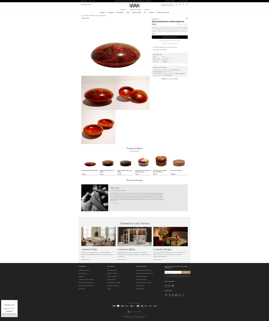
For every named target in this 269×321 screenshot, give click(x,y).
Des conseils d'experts (157, 71)
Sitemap (109, 288)
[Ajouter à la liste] (187, 18)
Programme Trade (86, 4)
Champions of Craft (135, 9)
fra (92, 1)
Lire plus (153, 33)
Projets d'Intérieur (112, 276)
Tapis (127, 12)
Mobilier (102, 12)
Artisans (146, 9)
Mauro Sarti (155, 19)
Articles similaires (135, 151)
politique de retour (168, 75)
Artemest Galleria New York (85, 279)
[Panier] (187, 4)
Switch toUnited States (9, 314)
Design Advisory (111, 279)
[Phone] (166, 285)
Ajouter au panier (170, 37)
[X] (183, 295)
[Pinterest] (179, 295)
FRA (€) (84, 1)
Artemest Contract (112, 273)
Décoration (120, 12)
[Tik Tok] (172, 295)
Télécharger (165, 61)
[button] (187, 166)
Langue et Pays (140, 285)
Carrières (81, 276)
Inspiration (123, 9)
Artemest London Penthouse (86, 285)
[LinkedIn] (176, 295)
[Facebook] (169, 295)
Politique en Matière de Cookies (144, 273)
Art (145, 12)
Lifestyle (151, 12)
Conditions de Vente (141, 279)
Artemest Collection (163, 12)
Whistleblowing (140, 288)
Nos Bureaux (81, 288)
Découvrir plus (115, 203)
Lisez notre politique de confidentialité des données (176, 277)
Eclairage (110, 12)
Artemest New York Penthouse (86, 282)
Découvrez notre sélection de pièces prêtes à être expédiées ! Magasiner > (133, 1)
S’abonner (186, 272)
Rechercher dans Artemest (167, 5)
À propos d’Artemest (170, 1)
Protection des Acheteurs (180, 73)
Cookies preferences (141, 276)
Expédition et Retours (113, 285)
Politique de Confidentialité (143, 270)
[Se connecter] (180, 4)
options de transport (176, 69)
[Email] (172, 286)
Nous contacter (184, 1)
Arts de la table (136, 12)
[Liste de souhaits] (183, 4)
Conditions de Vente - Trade (143, 282)
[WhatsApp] (169, 285)
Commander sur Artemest (114, 282)
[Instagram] (166, 295)
